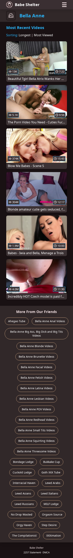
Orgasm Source (52, 514)
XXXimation (53, 535)
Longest (25, 35)
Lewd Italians (49, 493)
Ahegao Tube (16, 321)
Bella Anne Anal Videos (50, 321)
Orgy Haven (24, 525)
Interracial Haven (24, 483)
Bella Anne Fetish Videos (37, 377)
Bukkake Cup (51, 462)
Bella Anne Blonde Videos (36, 346)
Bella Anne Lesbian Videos (36, 399)
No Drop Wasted (21, 514)
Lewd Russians (24, 504)
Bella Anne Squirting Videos (36, 441)
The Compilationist (24, 535)
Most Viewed (43, 35)
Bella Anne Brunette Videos (36, 356)
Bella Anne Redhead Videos (37, 420)
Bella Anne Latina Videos (36, 388)
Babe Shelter (27, 4)
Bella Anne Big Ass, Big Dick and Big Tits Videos (36, 333)
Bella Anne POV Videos (36, 409)
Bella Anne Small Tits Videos (36, 430)
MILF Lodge (51, 504)
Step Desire (49, 525)
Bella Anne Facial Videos (36, 367)
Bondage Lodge (23, 462)
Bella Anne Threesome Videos (36, 451)
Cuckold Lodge (22, 472)
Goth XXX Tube (50, 472)
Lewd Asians (23, 493)
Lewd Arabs (52, 483)
